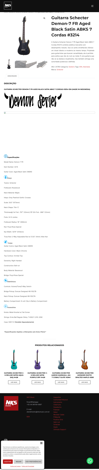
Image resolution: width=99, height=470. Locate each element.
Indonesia (86, 67)
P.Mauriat (56, 417)
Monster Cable (58, 415)
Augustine (57, 397)
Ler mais (14, 382)
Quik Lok (56, 422)
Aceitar (7, 462)
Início (6, 12)
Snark (55, 427)
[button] (41, 443)
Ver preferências (33, 462)
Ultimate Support (59, 429)
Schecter (60, 70)
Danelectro (57, 407)
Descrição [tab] (12, 76)
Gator (55, 412)
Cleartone (57, 405)
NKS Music (31, 397)
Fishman (56, 410)
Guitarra (11, 12)
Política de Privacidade (28, 466)
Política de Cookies (15, 466)
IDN (80, 67)
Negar (18, 462)
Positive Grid (58, 420)
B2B (28, 417)
